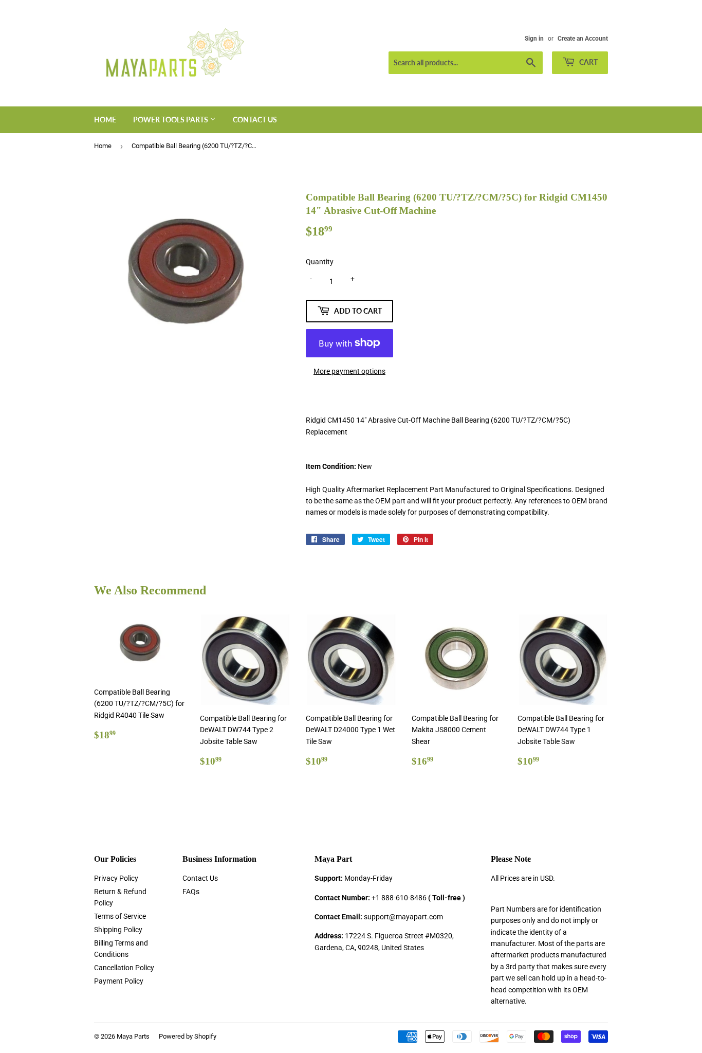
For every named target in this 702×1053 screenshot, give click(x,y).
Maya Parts (133, 1036)
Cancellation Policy (124, 968)
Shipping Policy (118, 929)
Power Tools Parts (171, 119)
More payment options (349, 371)
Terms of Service (120, 916)
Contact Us (255, 119)
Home (105, 119)
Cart (588, 62)
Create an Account (583, 38)
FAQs (190, 891)
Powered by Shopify (187, 1036)
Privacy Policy (116, 878)
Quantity (320, 262)
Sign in (534, 38)
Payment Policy (118, 981)
